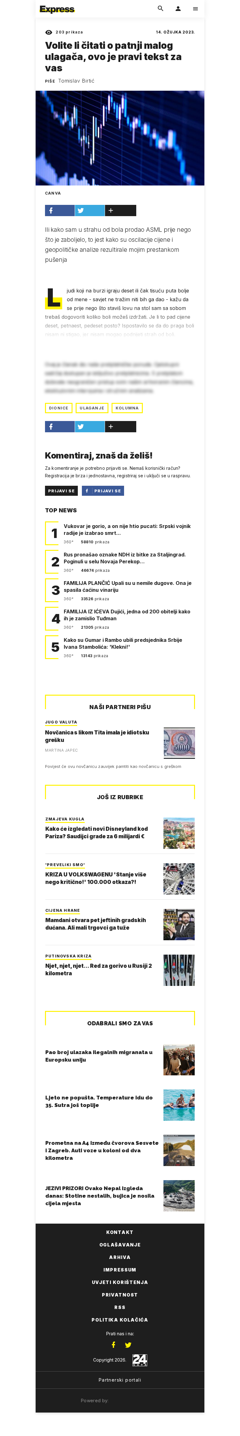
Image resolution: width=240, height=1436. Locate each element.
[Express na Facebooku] (113, 1345)
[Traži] (160, 9)
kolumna (127, 408)
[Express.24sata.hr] (57, 4)
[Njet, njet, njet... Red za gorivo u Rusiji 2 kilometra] (179, 970)
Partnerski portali (120, 1380)
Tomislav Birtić (76, 81)
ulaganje (92, 408)
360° (69, 542)
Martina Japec (61, 750)
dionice (58, 408)
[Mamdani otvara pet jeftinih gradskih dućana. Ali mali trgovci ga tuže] (179, 924)
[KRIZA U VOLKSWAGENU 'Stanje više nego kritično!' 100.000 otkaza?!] (179, 879)
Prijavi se (61, 490)
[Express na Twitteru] (128, 1345)
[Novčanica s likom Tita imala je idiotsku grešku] (179, 743)
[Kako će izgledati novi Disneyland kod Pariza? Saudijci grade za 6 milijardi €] (179, 833)
